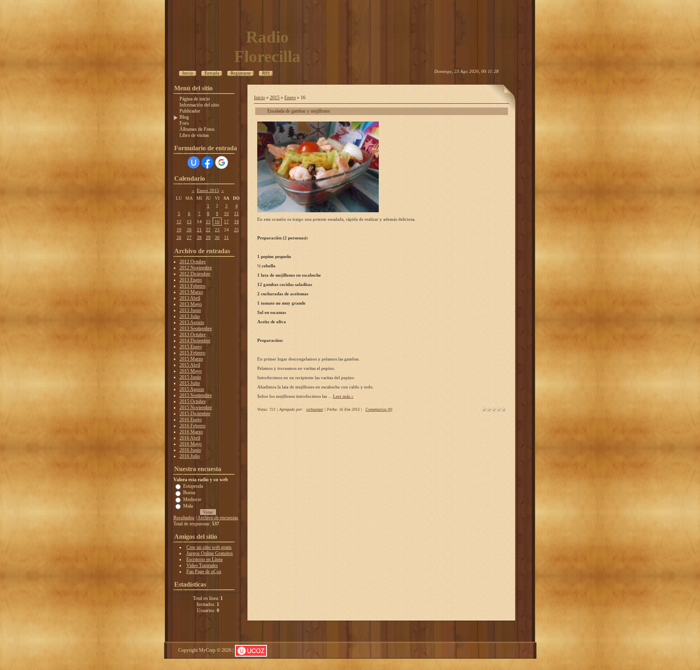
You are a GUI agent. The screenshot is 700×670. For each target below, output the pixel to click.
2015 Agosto (191, 389)
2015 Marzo (191, 359)
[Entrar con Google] (221, 162)
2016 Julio (189, 456)
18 (236, 221)
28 (199, 237)
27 (189, 237)
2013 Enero (190, 280)
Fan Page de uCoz (203, 571)
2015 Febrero (192, 353)
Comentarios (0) (378, 409)
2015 (275, 97)
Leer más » (343, 396)
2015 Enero (190, 347)
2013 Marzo (191, 292)
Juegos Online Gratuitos (209, 553)
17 (226, 221)
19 (179, 229)
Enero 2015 (208, 190)
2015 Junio (190, 377)
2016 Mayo (190, 444)
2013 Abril (189, 298)
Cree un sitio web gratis (209, 547)
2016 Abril (189, 438)
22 (208, 229)
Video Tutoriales (202, 565)
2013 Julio (189, 316)
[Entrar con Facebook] (207, 162)
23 (217, 229)
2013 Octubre (192, 334)
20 (189, 229)
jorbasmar (314, 409)
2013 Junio (190, 310)
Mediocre (192, 499)
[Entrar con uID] (194, 162)
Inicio (259, 97)
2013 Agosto (191, 322)
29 (208, 237)
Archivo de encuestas (217, 518)
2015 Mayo (190, 371)
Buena (189, 492)
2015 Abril (189, 365)
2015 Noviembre (195, 407)
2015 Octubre (192, 401)
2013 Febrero (192, 286)
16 (217, 221)
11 (236, 213)
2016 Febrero (192, 426)
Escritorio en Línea (204, 559)
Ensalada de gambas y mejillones (298, 111)
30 (217, 237)
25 (236, 229)
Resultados (183, 518)
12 (179, 221)
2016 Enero (190, 419)
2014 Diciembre (194, 341)
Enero (290, 97)
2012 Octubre (192, 262)
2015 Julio (189, 383)
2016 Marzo (191, 432)
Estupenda (193, 486)
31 (226, 237)
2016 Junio (190, 450)
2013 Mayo (190, 304)
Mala (188, 506)
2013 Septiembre (195, 328)
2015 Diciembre (194, 413)
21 (199, 229)
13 (189, 221)
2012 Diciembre (194, 274)
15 (208, 221)
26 (179, 237)
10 (226, 213)
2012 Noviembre (195, 268)
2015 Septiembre (195, 395)
